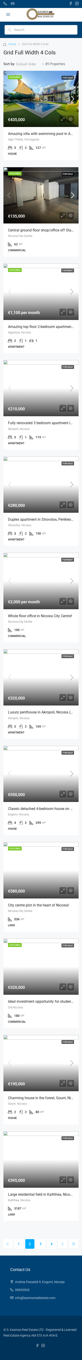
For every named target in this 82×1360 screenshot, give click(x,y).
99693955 (22, 1290)
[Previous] (8, 1243)
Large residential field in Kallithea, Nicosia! (42, 1194)
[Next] (62, 1243)
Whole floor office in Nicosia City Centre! (40, 616)
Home (12, 44)
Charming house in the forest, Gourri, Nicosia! (44, 1098)
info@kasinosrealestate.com (35, 1298)
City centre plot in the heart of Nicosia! (38, 905)
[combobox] (30, 64)
